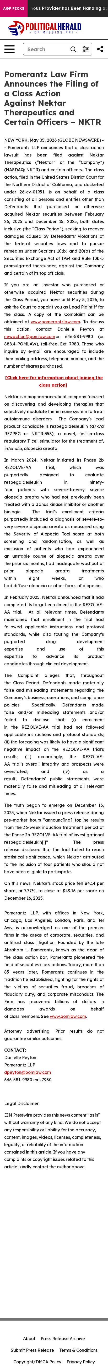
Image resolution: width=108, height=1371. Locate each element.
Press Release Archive (63, 1338)
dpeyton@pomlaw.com (27, 1072)
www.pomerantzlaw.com (55, 321)
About (29, 1338)
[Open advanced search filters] (85, 49)
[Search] (73, 49)
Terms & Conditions (78, 1350)
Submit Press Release (32, 1350)
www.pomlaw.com (68, 1016)
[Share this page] (100, 49)
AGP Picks (13, 8)
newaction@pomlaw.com (29, 336)
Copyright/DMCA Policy (37, 1361)
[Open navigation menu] (9, 49)
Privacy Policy (81, 1361)
